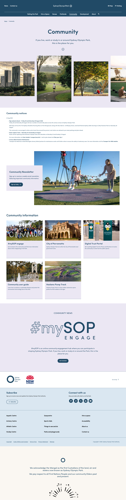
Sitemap (52, 441)
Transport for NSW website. (110, 141)
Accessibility (86, 421)
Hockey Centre (11, 432)
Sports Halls (48, 421)
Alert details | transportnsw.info (31, 137)
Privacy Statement (43, 441)
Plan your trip (57, 137)
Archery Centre (11, 421)
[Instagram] (76, 401)
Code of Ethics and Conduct (20, 441)
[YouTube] (90, 401)
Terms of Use (33, 441)
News (6, 6)
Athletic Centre (11, 426)
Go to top (115, 379)
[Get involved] (63, 331)
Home (5, 21)
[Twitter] (81, 401)
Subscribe (13, 401)
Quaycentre (48, 416)
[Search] (98, 14)
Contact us (13, 6)
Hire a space (86, 416)
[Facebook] (71, 401)
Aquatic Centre (11, 416)
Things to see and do (51, 426)
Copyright (9, 441)
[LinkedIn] (86, 401)
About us (85, 426)
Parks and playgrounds (51, 432)
